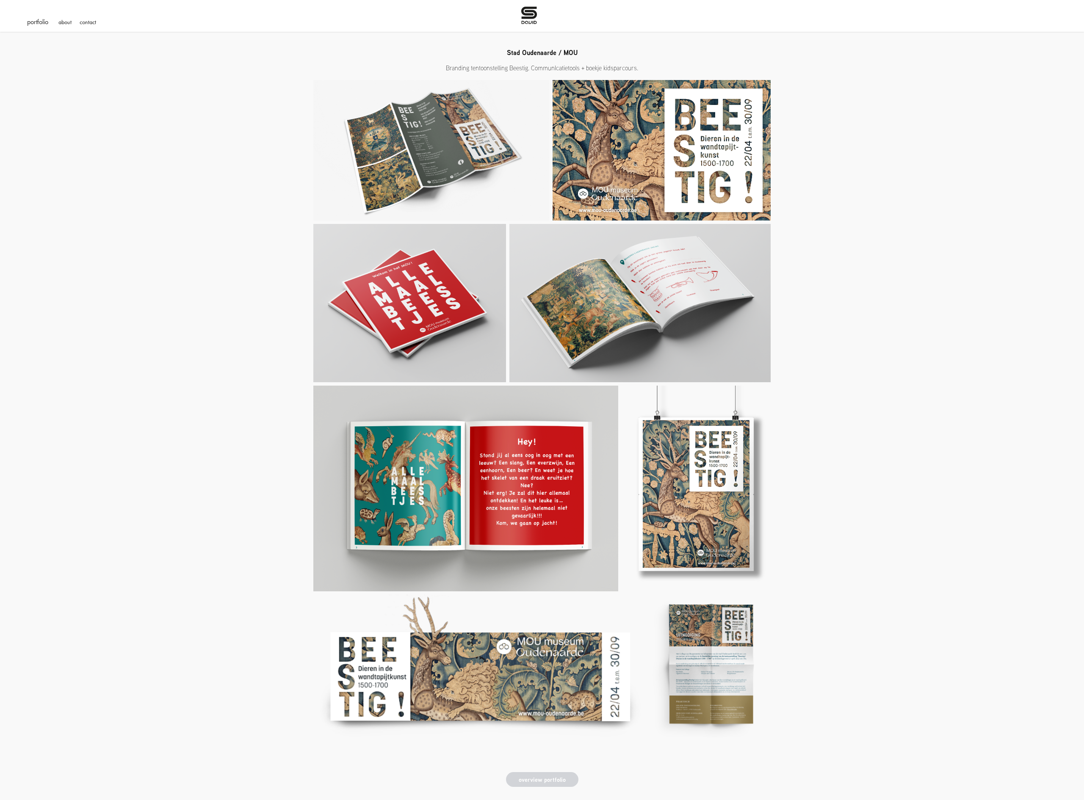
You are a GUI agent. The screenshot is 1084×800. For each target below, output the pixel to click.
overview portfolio (542, 779)
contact (88, 22)
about (65, 22)
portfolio (37, 22)
